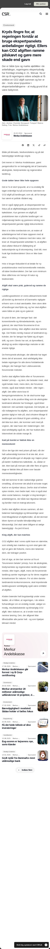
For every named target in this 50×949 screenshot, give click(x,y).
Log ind (28, 4)
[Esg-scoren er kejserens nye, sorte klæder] (25, 740)
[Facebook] (22, 145)
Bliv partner (41, 4)
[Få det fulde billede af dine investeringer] (25, 723)
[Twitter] (33, 145)
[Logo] (6, 14)
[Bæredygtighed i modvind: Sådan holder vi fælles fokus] (25, 707)
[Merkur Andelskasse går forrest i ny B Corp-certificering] (25, 669)
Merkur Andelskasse (23, 136)
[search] (41, 14)
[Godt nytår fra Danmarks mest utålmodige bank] (25, 756)
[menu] (47, 14)
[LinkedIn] (28, 145)
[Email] (39, 145)
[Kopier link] (44, 145)
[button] (43, 653)
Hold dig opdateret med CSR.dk (30, 945)
